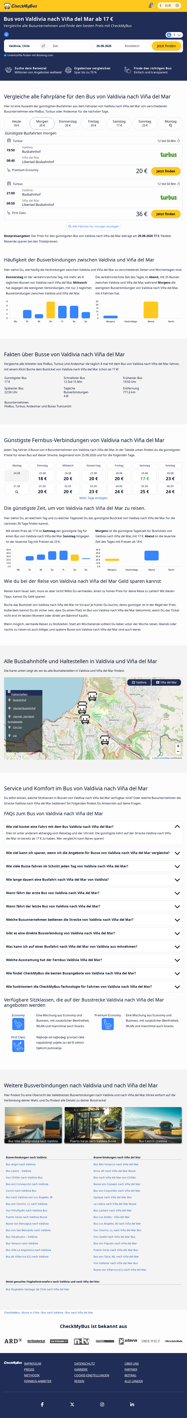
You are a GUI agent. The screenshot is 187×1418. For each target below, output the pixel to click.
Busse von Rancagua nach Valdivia (27, 1223)
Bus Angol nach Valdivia (21, 1164)
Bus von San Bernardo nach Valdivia (28, 1230)
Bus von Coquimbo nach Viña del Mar (117, 1190)
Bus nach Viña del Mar (79, 1312)
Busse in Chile (30, 1312)
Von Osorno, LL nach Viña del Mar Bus (117, 1230)
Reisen (79, 1381)
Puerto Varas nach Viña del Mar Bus (116, 1250)
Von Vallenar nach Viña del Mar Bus (116, 1263)
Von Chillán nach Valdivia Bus (24, 1177)
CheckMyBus (12, 1312)
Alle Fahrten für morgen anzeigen (95, 226)
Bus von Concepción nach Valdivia (27, 1184)
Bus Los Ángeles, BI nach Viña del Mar (117, 1223)
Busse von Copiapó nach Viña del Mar (117, 1184)
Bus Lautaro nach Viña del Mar (113, 1210)
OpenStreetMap (162, 757)
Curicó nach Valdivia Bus (21, 1190)
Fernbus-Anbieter (37, 1381)
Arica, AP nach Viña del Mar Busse (115, 1171)
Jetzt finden (166, 171)
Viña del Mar (168, 682)
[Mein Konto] (150, 6)
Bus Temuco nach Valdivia (22, 1243)
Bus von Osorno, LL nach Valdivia (26, 1204)
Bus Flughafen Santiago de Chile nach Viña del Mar (37, 1289)
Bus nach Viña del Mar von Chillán (115, 1177)
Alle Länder (134, 1381)
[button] (85, 719)
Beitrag (130, 1375)
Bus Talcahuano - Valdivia (21, 1236)
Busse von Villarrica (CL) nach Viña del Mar (120, 1269)
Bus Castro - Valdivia (18, 1171)
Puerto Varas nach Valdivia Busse (26, 1217)
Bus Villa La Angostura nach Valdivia (28, 1250)
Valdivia (140, 682)
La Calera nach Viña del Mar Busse (115, 1204)
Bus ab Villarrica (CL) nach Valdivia (27, 1256)
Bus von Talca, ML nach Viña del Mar (116, 1256)
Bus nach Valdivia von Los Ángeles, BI (29, 1197)
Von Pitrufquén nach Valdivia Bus (26, 1210)
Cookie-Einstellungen (91, 1375)
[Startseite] (20, 6)
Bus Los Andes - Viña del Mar (112, 1217)
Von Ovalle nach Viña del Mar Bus (114, 1236)
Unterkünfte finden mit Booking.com (30, 55)
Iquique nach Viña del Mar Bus (113, 1197)
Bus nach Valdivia (52, 1312)
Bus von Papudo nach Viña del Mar (115, 1243)
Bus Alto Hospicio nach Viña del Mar (116, 1164)
